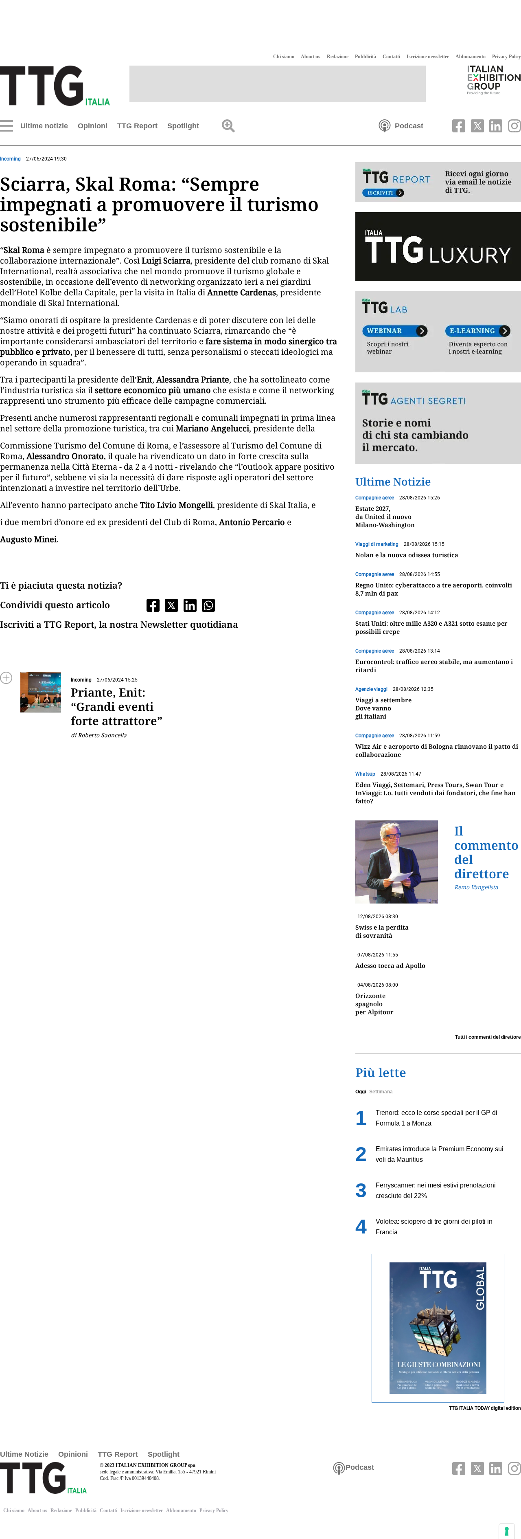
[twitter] (476, 125)
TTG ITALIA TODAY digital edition (485, 1408)
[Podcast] (384, 125)
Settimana (381, 1092)
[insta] (512, 125)
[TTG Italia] (55, 85)
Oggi (360, 1092)
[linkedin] (495, 125)
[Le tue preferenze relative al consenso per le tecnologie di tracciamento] (506, 1531)
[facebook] (458, 125)
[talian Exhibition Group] (494, 79)
